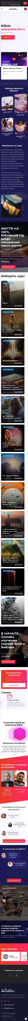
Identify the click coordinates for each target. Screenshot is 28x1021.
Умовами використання (7, 1016)
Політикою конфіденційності (8, 1013)
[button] (8, 267)
